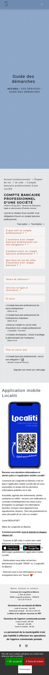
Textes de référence (17, 279)
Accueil (13, 89)
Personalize (25, 669)
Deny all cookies (35, 661)
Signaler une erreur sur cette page (29, 370)
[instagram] (28, 646)
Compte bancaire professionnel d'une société (21, 185)
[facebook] (21, 646)
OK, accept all (15, 661)
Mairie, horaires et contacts (25, 588)
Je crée (19, 182)
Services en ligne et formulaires (17, 289)
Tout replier (24, 224)
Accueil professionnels (17, 179)
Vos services (30, 89)
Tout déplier (38, 224)
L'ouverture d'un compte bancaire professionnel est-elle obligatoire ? (22, 242)
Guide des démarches (24, 92)
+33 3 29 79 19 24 (24, 600)
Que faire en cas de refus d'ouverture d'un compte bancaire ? (21, 262)
